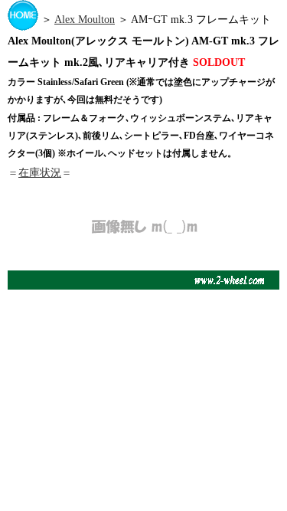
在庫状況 (39, 173)
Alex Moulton (84, 19)
